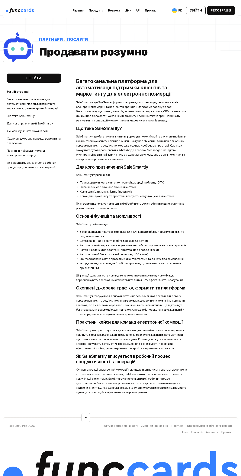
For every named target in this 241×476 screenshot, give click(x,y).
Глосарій (197, 432)
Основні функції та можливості (27, 131)
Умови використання (155, 426)
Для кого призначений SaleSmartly (30, 123)
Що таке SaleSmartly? (21, 116)
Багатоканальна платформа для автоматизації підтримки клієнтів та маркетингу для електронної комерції (32, 104)
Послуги (77, 39)
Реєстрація (221, 10)
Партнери (51, 39)
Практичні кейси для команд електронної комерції (26, 153)
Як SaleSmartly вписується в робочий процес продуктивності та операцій (31, 165)
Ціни (128, 10)
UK (179, 10)
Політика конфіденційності (120, 426)
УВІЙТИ (196, 10)
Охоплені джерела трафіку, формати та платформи (34, 141)
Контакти (212, 432)
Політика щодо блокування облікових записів (202, 426)
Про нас (226, 432)
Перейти (33, 78)
